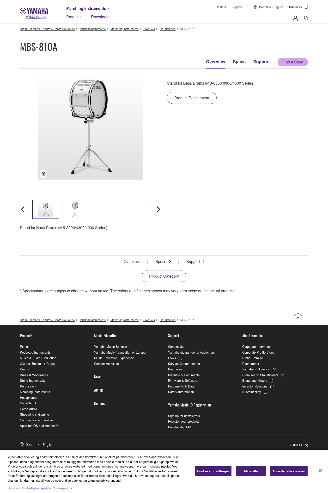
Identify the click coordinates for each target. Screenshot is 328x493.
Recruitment (250, 363)
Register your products (184, 421)
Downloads (100, 16)
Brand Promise (252, 358)
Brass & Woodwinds (34, 375)
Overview (215, 61)
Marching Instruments (86, 8)
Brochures (175, 369)
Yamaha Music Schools (110, 346)
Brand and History (254, 380)
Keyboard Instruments (35, 352)
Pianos (25, 346)
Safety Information (181, 391)
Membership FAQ (180, 427)
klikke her (27, 480)
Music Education (105, 335)
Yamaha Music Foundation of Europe (120, 352)
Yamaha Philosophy (256, 369)
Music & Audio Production (38, 358)
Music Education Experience (114, 358)
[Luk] (320, 471)
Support (237, 7)
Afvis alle (251, 471)
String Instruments (33, 380)
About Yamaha (252, 335)
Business (295, 7)
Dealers (221, 7)
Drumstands (168, 29)
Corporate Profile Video (258, 352)
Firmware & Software (182, 380)
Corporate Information (257, 346)
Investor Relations (254, 386)
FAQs (172, 358)
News (97, 376)
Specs (239, 61)
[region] (164, 471)
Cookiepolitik (62, 488)
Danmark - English (271, 7)
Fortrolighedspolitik (36, 488)
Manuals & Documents (184, 375)
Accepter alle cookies (289, 471)
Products (73, 16)
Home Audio (28, 408)
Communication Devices (37, 420)
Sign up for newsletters (184, 415)
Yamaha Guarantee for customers (191, 352)
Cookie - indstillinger (213, 471)
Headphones (28, 397)
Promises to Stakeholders (260, 375)
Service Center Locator (184, 363)
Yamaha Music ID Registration (189, 405)
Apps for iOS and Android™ (39, 425)
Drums (24, 369)
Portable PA (28, 403)
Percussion (28, 386)
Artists (98, 390)
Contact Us (176, 346)
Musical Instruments (93, 29)
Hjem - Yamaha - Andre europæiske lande (47, 29)
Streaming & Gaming (34, 414)
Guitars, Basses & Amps (37, 363)
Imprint (14, 488)
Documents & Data (181, 386)
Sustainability (251, 391)
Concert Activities (106, 363)
